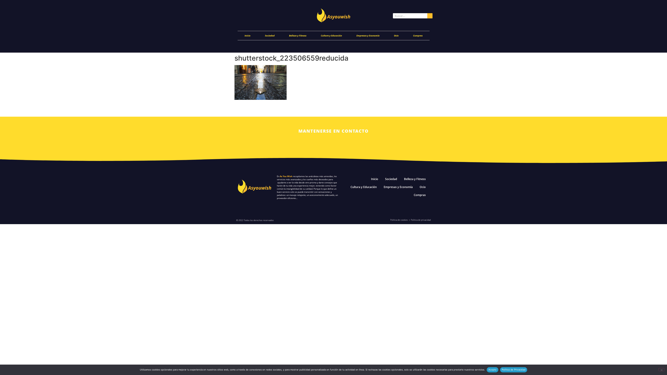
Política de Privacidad (514, 369)
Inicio (247, 35)
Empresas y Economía (368, 35)
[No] (661, 369)
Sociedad (270, 35)
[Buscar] (430, 15)
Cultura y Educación (331, 35)
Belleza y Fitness (297, 35)
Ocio (396, 35)
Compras (418, 35)
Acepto (492, 369)
